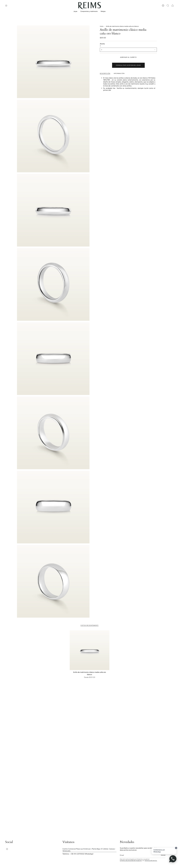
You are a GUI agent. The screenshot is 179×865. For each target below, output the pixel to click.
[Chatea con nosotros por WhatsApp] (173, 859)
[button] (75, 11)
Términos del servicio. (151, 860)
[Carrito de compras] (172, 5)
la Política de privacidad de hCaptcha (131, 860)
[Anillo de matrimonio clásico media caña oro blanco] (89, 650)
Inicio (101, 26)
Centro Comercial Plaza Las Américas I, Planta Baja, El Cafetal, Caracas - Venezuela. (89, 850)
